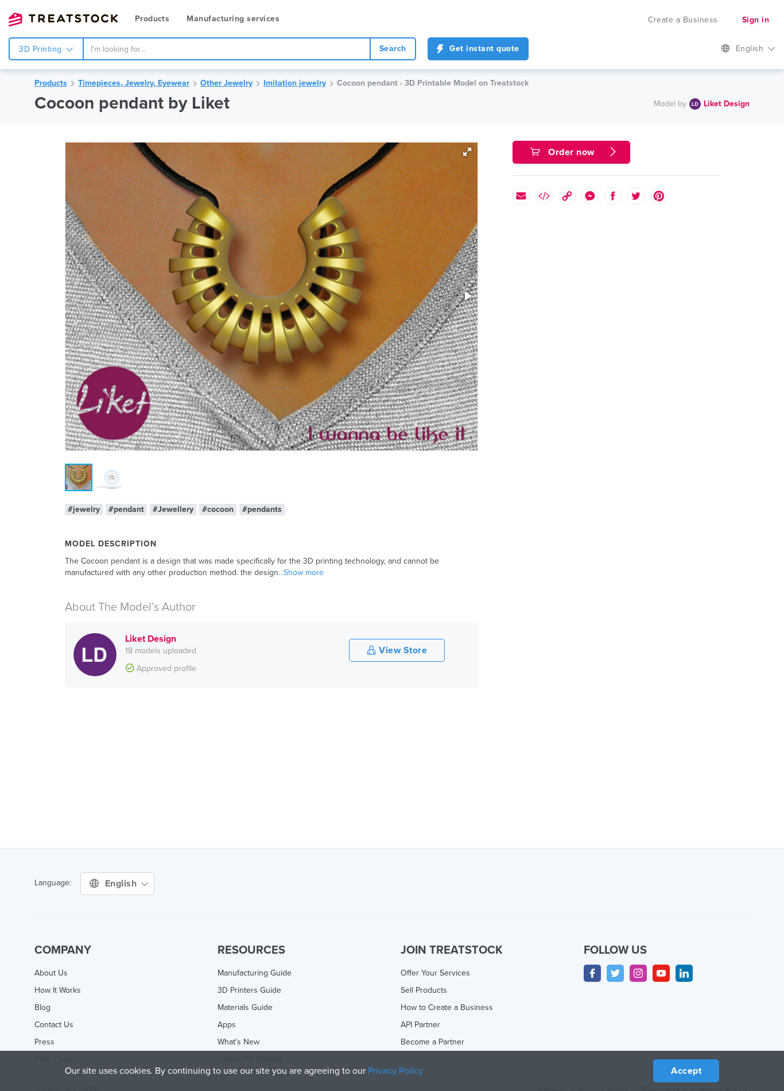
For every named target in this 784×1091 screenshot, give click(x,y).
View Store (402, 650)
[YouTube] (661, 973)
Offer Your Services (435, 973)
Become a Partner (432, 1042)
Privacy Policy (395, 1071)
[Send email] (521, 196)
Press (44, 1042)
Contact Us (53, 1025)
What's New (238, 1042)
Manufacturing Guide (255, 973)
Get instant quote (483, 48)
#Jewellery (173, 509)
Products (152, 19)
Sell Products (424, 990)
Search (392, 48)
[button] (467, 151)
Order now (571, 152)
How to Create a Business (447, 1007)
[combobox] (227, 48)
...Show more (301, 572)
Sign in (756, 20)
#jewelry (84, 509)
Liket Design (727, 104)
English (751, 48)
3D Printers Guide (249, 990)
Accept (686, 1071)
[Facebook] (592, 973)
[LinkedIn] (684, 973)
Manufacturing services (233, 19)
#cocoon (218, 509)
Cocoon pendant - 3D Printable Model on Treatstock (433, 83)
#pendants (262, 509)
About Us (51, 973)
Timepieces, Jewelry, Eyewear (133, 83)
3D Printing (41, 49)
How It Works (57, 990)
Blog (42, 1007)
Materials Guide (245, 1007)
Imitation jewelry (294, 83)
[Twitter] (615, 973)
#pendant (126, 509)
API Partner (420, 1025)
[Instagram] (638, 973)
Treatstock (63, 19)
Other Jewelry (226, 83)
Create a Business (683, 20)
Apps (227, 1025)
